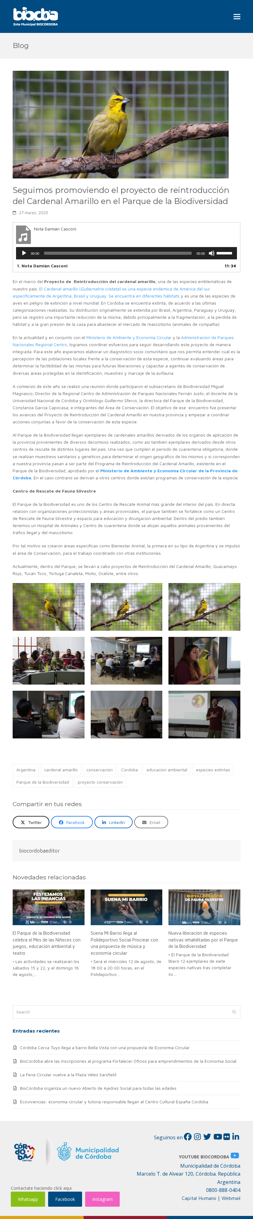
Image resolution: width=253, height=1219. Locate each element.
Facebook (65, 1199)
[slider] (225, 252)
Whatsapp (28, 1199)
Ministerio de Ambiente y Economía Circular (129, 337)
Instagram (102, 1199)
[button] (237, 16)
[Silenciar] (212, 253)
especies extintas (213, 769)
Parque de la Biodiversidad (42, 782)
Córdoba (129, 769)
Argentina (25, 769)
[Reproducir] (24, 253)
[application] (126, 253)
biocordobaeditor (39, 850)
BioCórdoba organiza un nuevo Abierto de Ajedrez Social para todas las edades (98, 1088)
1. (42, 265)
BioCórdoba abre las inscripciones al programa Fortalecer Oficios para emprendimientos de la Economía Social (128, 1061)
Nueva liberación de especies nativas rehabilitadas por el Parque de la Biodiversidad (203, 939)
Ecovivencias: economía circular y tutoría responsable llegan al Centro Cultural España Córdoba (114, 1101)
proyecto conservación (100, 782)
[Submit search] (234, 1012)
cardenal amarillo (61, 769)
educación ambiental (167, 769)
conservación (99, 769)
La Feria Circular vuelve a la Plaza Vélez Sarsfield (68, 1074)
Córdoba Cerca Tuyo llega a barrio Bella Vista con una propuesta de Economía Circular (105, 1047)
